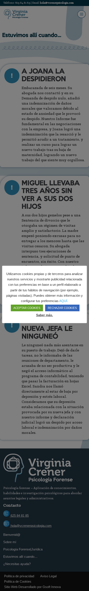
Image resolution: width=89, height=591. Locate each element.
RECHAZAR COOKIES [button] (62, 308)
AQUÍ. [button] (63, 301)
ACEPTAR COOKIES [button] (26, 308)
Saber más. (44, 315)
